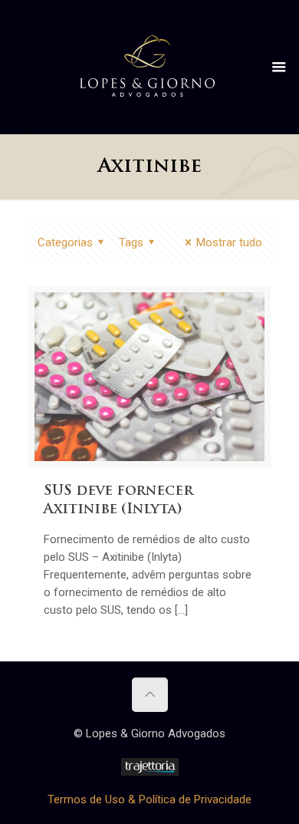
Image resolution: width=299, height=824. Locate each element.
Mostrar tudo (229, 242)
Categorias (65, 242)
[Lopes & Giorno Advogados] (147, 65)
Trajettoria (150, 767)
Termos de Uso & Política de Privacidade (149, 799)
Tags (131, 242)
